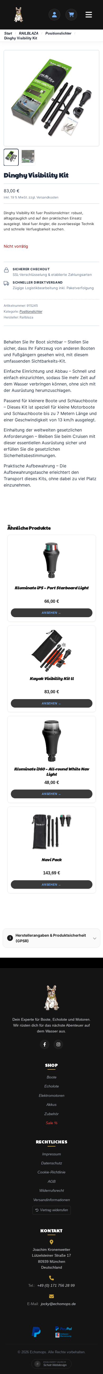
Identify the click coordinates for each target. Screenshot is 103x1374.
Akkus (51, 1104)
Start (8, 33)
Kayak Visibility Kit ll (52, 678)
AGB (51, 1181)
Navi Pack (51, 859)
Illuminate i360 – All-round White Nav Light (51, 771)
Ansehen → (51, 612)
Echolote (51, 1086)
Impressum (51, 1154)
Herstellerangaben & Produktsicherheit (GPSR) (48, 938)
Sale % (51, 1123)
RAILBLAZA (28, 33)
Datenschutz (51, 1163)
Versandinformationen (51, 1200)
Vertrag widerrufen (54, 1210)
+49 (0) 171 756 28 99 (56, 1285)
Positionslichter (58, 33)
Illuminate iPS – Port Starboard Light (51, 587)
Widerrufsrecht (51, 1190)
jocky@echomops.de (58, 1304)
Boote (52, 1077)
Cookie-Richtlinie (51, 1172)
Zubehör (51, 1114)
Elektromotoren (51, 1095)
